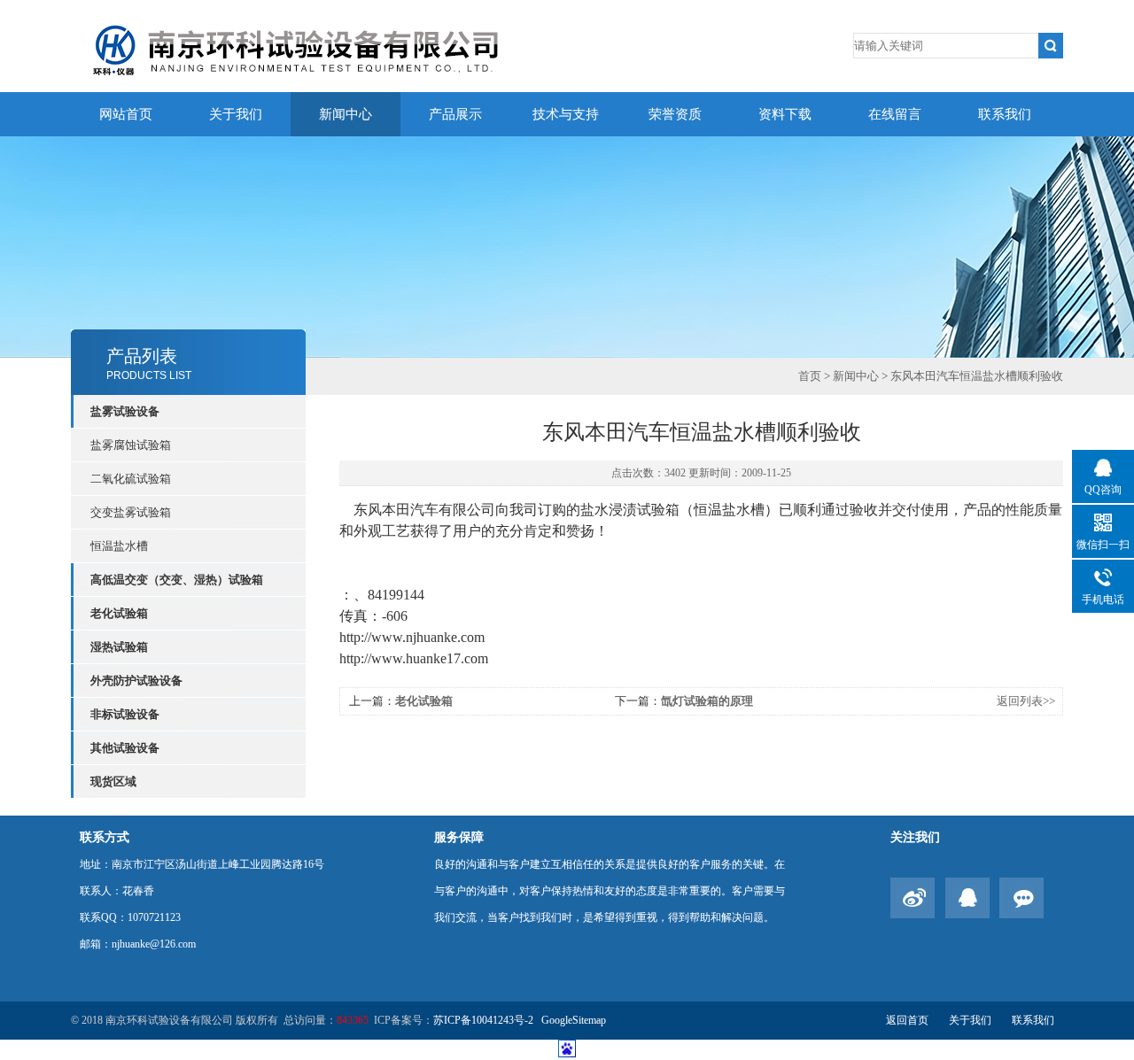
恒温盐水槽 (119, 546)
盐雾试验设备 (124, 411)
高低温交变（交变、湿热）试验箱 (176, 579)
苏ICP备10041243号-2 (484, 1020)
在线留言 (894, 114)
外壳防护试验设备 (136, 680)
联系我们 (1004, 114)
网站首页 (125, 114)
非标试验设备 (124, 714)
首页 (809, 376)
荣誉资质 (675, 114)
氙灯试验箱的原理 (707, 701)
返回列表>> (1026, 701)
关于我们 (235, 114)
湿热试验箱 (119, 647)
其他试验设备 (124, 747)
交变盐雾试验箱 (130, 512)
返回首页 (907, 1020)
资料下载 (785, 114)
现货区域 (113, 781)
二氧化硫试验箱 (130, 478)
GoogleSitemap (573, 1020)
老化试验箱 (119, 613)
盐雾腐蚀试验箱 (130, 445)
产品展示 (455, 114)
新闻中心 (345, 114)
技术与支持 (565, 114)
